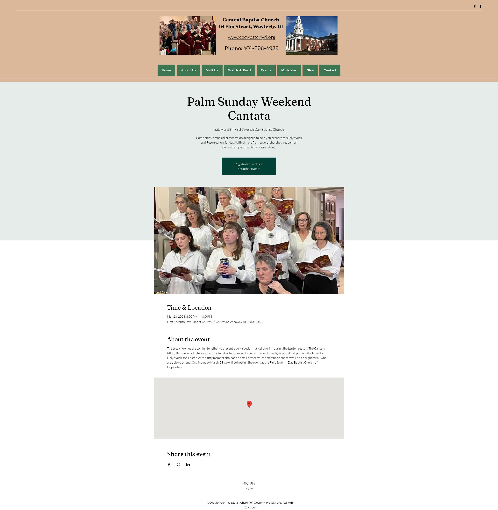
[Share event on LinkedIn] (188, 464)
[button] (266, 70)
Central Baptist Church (251, 20)
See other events (249, 169)
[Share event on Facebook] (169, 464)
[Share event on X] (178, 464)
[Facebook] (480, 6)
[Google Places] (475, 6)
